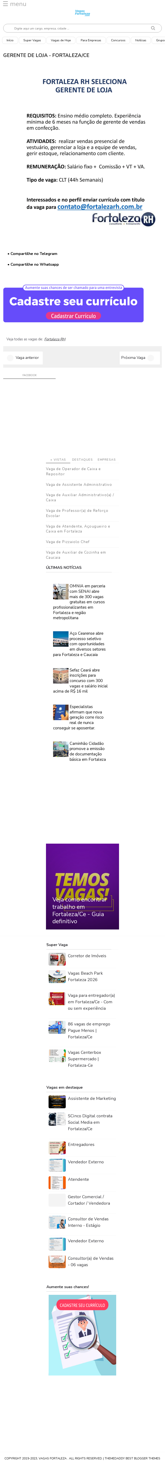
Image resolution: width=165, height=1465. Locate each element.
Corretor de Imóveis (87, 956)
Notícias (140, 40)
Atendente (78, 1179)
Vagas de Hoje (61, 40)
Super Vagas (32, 40)
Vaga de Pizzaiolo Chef (68, 541)
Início (10, 40)
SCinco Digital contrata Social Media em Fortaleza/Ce (90, 1122)
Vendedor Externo (86, 1162)
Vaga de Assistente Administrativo (79, 484)
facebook (30, 375)
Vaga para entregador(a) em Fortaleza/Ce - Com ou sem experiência (91, 1002)
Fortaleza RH (54, 339)
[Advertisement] (82, 420)
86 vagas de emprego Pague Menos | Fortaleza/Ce (89, 1030)
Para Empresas (91, 40)
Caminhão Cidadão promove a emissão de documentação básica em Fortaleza (88, 751)
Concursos (118, 40)
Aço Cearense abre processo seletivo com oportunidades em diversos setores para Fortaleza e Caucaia (79, 644)
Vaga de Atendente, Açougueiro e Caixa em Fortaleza (78, 529)
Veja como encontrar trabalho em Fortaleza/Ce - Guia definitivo (79, 910)
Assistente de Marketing (92, 1098)
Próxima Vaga (133, 357)
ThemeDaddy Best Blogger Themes (132, 1458)
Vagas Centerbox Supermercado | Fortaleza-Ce (84, 1059)
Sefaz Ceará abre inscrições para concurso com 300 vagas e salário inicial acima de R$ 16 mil (80, 680)
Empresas (107, 460)
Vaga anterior (27, 357)
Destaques (82, 460)
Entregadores (81, 1144)
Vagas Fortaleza (53, 1458)
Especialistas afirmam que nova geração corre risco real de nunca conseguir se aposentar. (78, 717)
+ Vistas (58, 460)
